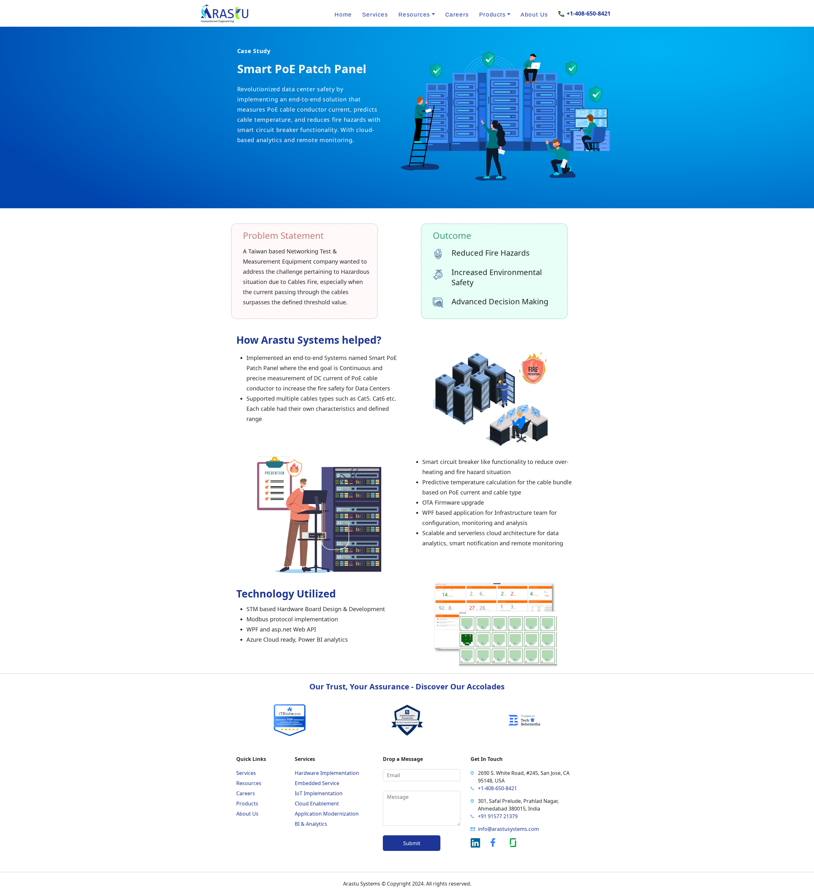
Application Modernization (327, 813)
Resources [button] (414, 14)
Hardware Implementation (327, 772)
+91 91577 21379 (498, 816)
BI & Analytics (311, 823)
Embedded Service (317, 783)
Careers (457, 14)
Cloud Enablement (317, 803)
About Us (534, 14)
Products (247, 803)
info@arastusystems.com (508, 828)
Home (343, 14)
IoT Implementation (318, 793)
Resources (248, 783)
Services (375, 14)
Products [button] (492, 14)
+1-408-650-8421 (588, 13)
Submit (411, 843)
